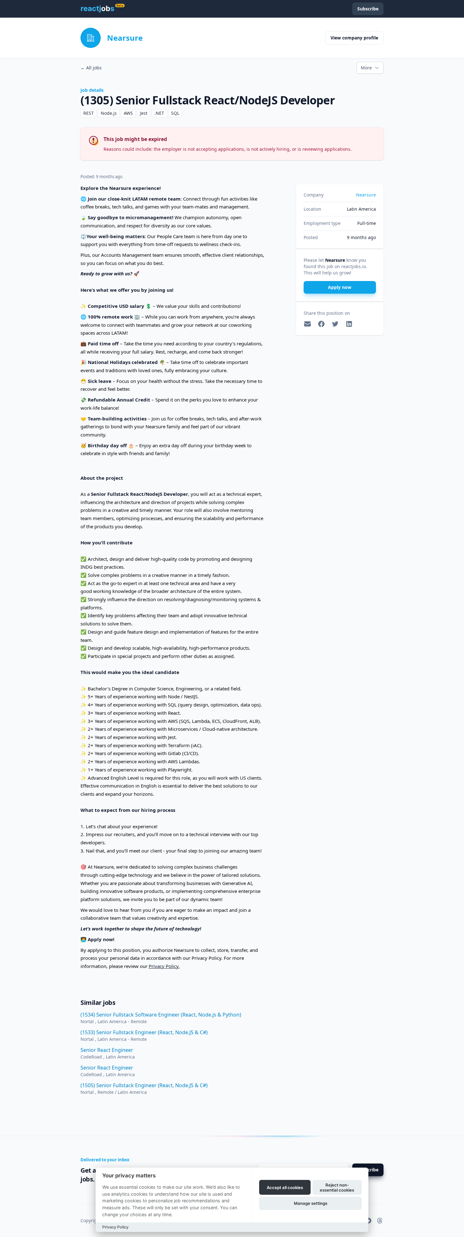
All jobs (91, 68)
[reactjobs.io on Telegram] (368, 1220)
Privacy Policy (115, 1227)
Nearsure (125, 37)
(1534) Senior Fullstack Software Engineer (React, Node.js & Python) (160, 1014)
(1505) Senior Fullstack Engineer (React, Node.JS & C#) (144, 1085)
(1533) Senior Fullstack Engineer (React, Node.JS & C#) (144, 1032)
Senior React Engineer (106, 1049)
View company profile (354, 38)
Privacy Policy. (164, 966)
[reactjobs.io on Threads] (380, 1220)
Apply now (339, 287)
